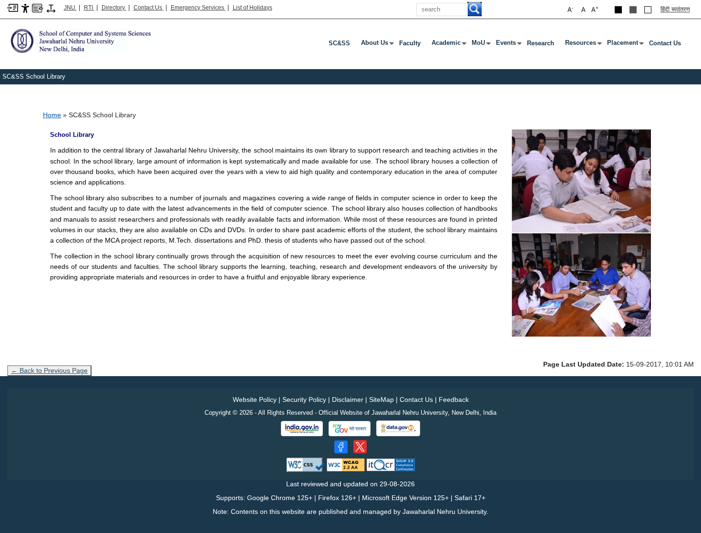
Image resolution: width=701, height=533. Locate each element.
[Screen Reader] (37, 7)
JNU (70, 7)
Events (507, 45)
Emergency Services (198, 7)
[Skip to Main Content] (12, 7)
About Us (376, 45)
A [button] (594, 9)
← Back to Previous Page (49, 370)
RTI (89, 7)
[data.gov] (398, 428)
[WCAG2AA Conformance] (346, 464)
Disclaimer (347, 399)
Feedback (454, 399)
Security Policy (304, 399)
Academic (448, 45)
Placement (624, 45)
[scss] (87, 40)
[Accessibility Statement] (25, 7)
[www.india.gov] (302, 428)
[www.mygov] (350, 428)
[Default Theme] (647, 9)
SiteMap (381, 399)
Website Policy (255, 399)
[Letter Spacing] (51, 7)
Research (540, 43)
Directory (114, 7)
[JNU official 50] (360, 446)
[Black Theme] (618, 9)
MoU (480, 45)
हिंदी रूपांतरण (675, 9)
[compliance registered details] (391, 464)
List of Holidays (252, 7)
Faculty (410, 43)
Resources (582, 45)
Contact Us (149, 7)
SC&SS (339, 43)
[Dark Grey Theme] (633, 9)
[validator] (306, 464)
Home (52, 115)
